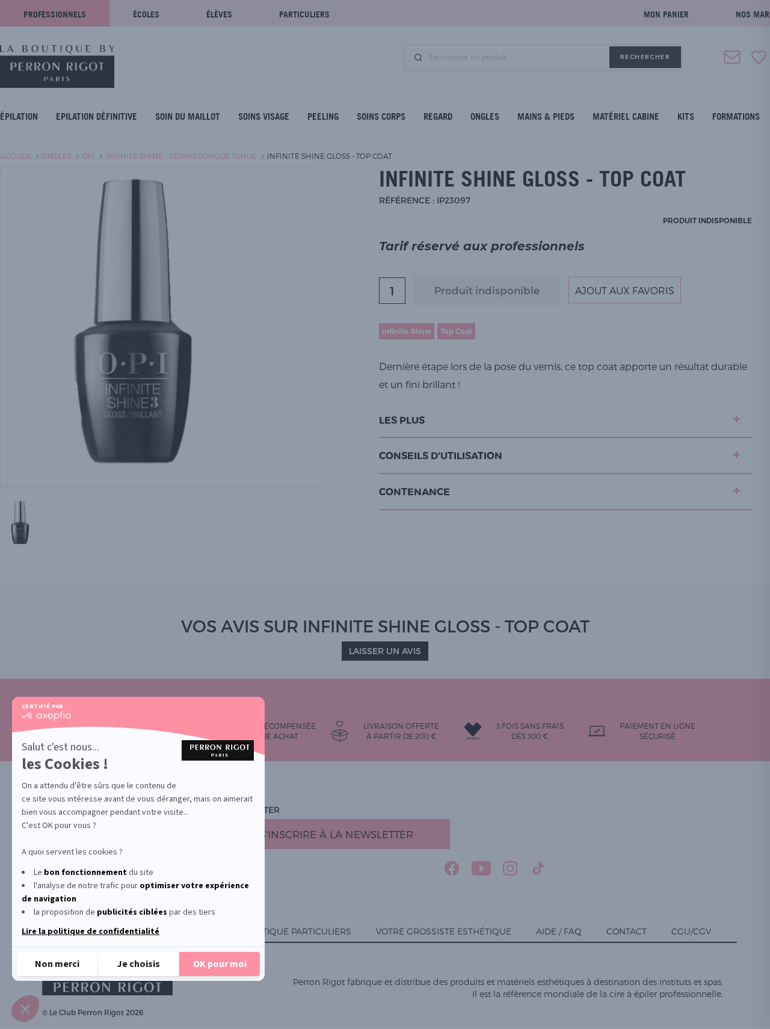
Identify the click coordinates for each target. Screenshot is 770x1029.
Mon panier (666, 14)
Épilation (19, 116)
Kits (685, 116)
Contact (626, 931)
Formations (736, 116)
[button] (25, 1008)
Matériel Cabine (626, 116)
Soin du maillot (187, 116)
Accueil (15, 156)
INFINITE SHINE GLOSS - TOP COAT (329, 156)
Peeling (323, 116)
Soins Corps (381, 116)
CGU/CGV (691, 931)
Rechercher (645, 56)
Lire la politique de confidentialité (90, 931)
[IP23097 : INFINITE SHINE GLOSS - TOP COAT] (24, 522)
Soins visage (263, 116)
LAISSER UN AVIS (385, 651)
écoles (146, 14)
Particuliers (304, 14)
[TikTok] (538, 868)
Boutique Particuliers (297, 931)
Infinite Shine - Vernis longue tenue (181, 156)
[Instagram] (510, 868)
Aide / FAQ (559, 931)
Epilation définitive (96, 116)
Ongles (484, 116)
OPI (88, 156)
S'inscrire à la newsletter (336, 834)
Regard (438, 116)
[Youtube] (481, 868)
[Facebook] (452, 868)
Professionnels (54, 14)
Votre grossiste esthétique (443, 931)
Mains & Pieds (545, 116)
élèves (219, 14)
